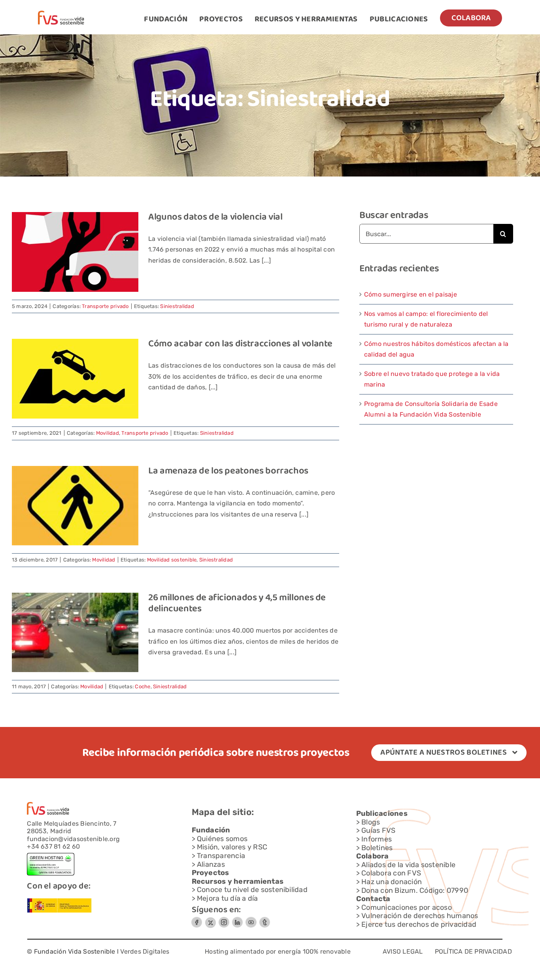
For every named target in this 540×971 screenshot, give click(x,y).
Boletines (377, 847)
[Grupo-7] (224, 920)
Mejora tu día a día (227, 898)
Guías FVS (378, 830)
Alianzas (211, 864)
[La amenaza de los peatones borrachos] (75, 505)
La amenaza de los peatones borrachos (228, 471)
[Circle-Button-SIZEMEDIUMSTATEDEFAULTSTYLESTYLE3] (237, 920)
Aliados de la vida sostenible (408, 864)
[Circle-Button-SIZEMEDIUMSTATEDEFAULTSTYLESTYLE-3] (251, 920)
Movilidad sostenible (172, 560)
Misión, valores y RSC (232, 847)
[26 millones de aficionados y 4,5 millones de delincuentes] (75, 632)
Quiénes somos (222, 838)
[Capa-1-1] (61, 13)
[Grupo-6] (264, 920)
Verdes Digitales (144, 951)
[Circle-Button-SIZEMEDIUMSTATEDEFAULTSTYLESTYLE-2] (196, 920)
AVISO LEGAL (403, 951)
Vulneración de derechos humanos (419, 915)
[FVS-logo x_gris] (210, 920)
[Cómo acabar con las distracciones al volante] (75, 379)
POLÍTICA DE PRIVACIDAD (473, 951)
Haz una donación (391, 881)
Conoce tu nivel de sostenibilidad (252, 889)
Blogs (370, 822)
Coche (142, 686)
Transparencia (221, 855)
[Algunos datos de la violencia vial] (75, 252)
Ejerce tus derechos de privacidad (418, 924)
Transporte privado (105, 306)
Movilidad (107, 433)
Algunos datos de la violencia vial (215, 217)
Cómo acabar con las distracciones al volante (240, 344)
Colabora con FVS (391, 873)
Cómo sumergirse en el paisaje (410, 294)
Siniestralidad (177, 306)
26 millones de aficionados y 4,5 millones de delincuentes (237, 604)
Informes (376, 839)
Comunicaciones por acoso (406, 907)
